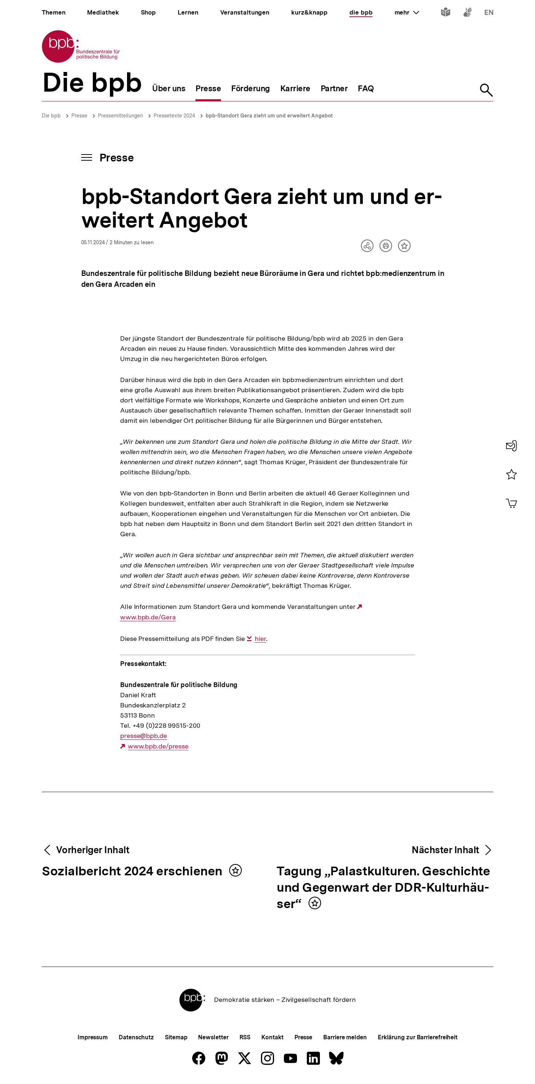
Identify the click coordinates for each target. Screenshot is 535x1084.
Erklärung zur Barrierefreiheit (417, 1037)
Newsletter (213, 1037)
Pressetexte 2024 (174, 116)
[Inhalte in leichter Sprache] (445, 13)
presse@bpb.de (143, 736)
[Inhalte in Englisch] (489, 13)
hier (260, 639)
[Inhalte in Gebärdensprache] (467, 13)
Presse (79, 116)
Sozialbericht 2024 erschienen (133, 871)
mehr (407, 12)
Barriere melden (345, 1037)
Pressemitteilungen (120, 116)
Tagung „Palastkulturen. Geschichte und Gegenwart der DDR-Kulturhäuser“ (383, 887)
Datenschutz (136, 1037)
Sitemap (176, 1037)
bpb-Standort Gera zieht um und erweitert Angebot (269, 116)
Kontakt (272, 1037)
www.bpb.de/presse (158, 746)
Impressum (93, 1037)
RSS (245, 1037)
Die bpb (51, 116)
